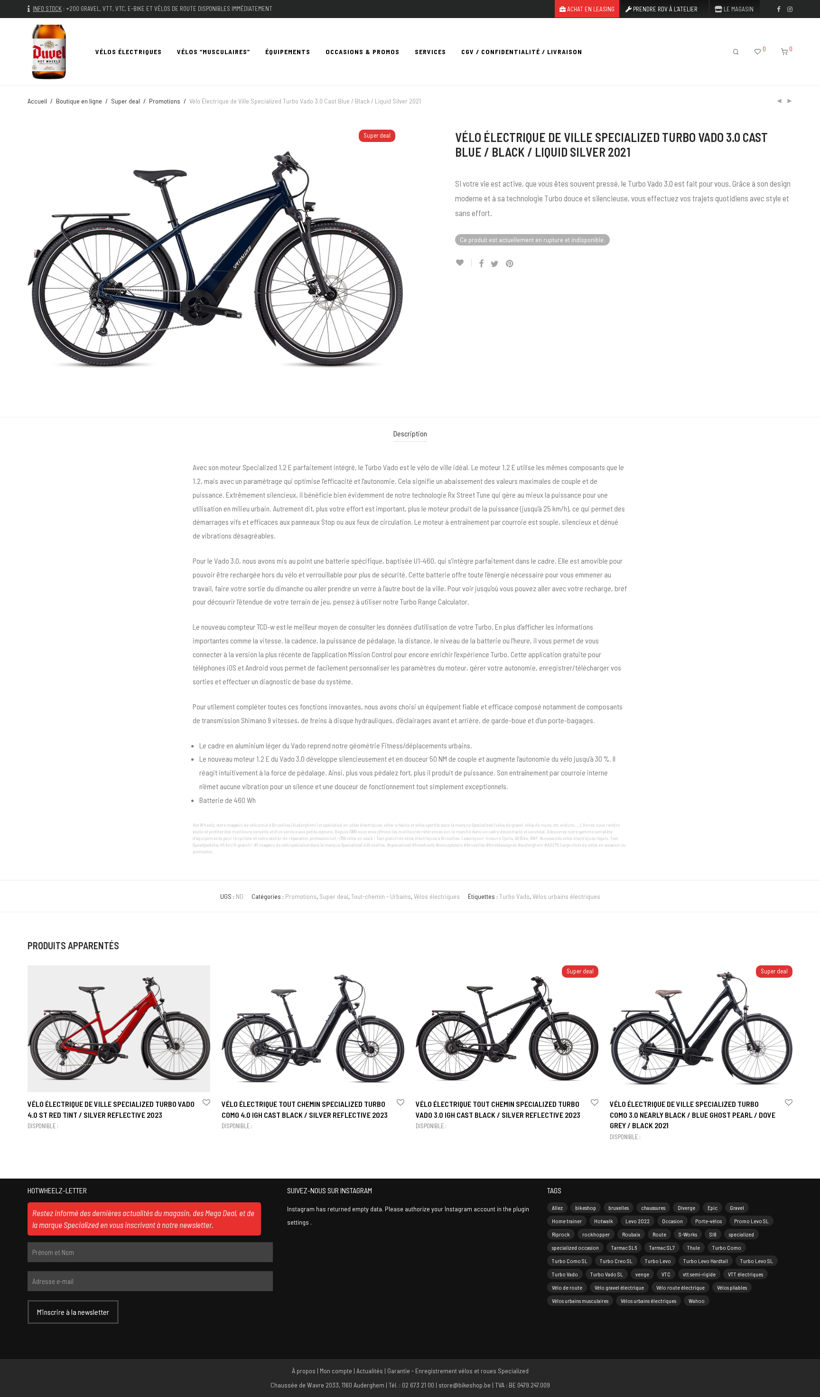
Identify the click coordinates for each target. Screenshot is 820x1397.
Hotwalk (603, 1221)
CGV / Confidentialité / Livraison (521, 51)
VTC (666, 1274)
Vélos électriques (128, 51)
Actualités (369, 1371)
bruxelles (618, 1207)
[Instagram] (789, 8)
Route (659, 1234)
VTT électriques (745, 1274)
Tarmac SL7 (662, 1247)
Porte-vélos (708, 1221)
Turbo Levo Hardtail (705, 1260)
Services (430, 51)
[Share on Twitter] (495, 263)
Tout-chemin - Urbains (381, 896)
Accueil (37, 101)
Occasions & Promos (363, 51)
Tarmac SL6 (624, 1247)
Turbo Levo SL (756, 1260)
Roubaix (631, 1234)
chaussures (653, 1207)
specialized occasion (575, 1247)
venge (642, 1274)
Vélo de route (567, 1287)
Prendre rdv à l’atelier (665, 9)
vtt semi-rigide (699, 1274)
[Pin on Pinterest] (510, 263)
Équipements (287, 51)
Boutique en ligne (79, 101)
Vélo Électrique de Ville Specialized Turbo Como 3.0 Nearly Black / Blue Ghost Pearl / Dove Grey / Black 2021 (692, 1114)
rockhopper (596, 1234)
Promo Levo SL (751, 1221)
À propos (304, 1371)
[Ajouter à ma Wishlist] (463, 263)
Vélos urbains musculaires (580, 1300)
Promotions (164, 101)
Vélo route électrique (680, 1287)
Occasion (672, 1221)
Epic (713, 1207)
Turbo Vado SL (606, 1274)
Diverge (686, 1207)
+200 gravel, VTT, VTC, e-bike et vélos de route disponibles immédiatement (169, 8)
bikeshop (585, 1207)
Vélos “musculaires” (213, 51)
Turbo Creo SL (616, 1260)
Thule (693, 1247)
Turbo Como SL (569, 1260)
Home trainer (567, 1221)
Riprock (561, 1234)
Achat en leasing (590, 9)
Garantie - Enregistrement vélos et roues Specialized (458, 1371)
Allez (557, 1207)
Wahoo (697, 1300)
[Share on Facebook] (481, 263)
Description (410, 433)
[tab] (410, 434)
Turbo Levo (658, 1260)
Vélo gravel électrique (619, 1287)
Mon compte (336, 1371)
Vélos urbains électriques (566, 896)
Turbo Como (726, 1247)
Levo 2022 (637, 1221)
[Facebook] (778, 8)
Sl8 (713, 1234)
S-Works (688, 1234)
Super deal (125, 101)
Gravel (737, 1207)
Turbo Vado (514, 896)
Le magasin (738, 9)
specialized (741, 1234)
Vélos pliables (732, 1287)
